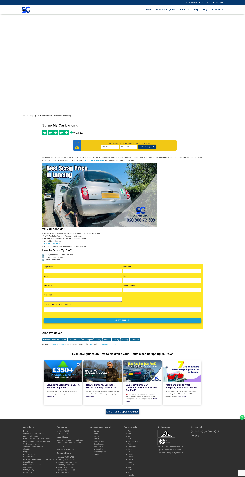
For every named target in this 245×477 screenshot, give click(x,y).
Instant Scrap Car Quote (166, 12)
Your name (48, 285)
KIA (129, 472)
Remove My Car (29, 454)
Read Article (50, 396)
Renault (131, 465)
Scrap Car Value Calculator (33, 434)
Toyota (130, 454)
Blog (205, 9)
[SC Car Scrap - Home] (26, 9)
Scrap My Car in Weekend (33, 446)
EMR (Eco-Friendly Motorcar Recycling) (38, 459)
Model (125, 276)
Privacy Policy (28, 470)
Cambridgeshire (100, 452)
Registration (48, 267)
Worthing (124, 340)
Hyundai (131, 475)
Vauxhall (131, 434)
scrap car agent (58, 344)
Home (148, 9)
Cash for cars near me (31, 444)
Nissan (130, 462)
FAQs (25, 452)
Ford (129, 431)
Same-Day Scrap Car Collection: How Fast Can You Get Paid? (141, 387)
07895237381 (204, 3)
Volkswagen (132, 436)
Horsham (106, 340)
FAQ (196, 9)
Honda (130, 457)
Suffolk (96, 454)
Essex (96, 436)
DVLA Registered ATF (53, 244)
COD (85, 160)
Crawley (116, 340)
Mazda (130, 459)
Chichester (135, 340)
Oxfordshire (98, 449)
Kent (96, 434)
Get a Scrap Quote (165, 9)
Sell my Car (27, 467)
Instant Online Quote (31, 436)
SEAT (130, 470)
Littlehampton (87, 340)
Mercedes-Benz (134, 441)
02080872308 (191, 3)
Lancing (98, 340)
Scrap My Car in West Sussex (40, 116)
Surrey (96, 439)
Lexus (130, 452)
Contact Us (217, 9)
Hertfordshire (99, 441)
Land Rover (132, 446)
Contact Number (129, 285)
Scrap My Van (28, 462)
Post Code (127, 267)
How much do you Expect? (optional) (58, 304)
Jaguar (130, 449)
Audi (129, 444)
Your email (48, 295)
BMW (130, 439)
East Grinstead (74, 340)
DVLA (91, 344)
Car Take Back (28, 457)
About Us (184, 9)
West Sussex (99, 446)
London (97, 431)
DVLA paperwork (97, 160)
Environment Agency (108, 344)
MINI (129, 467)
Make (46, 276)
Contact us (219, 3)
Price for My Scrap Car (32, 465)
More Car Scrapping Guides (122, 411)
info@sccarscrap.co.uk (65, 449)
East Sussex (99, 444)
